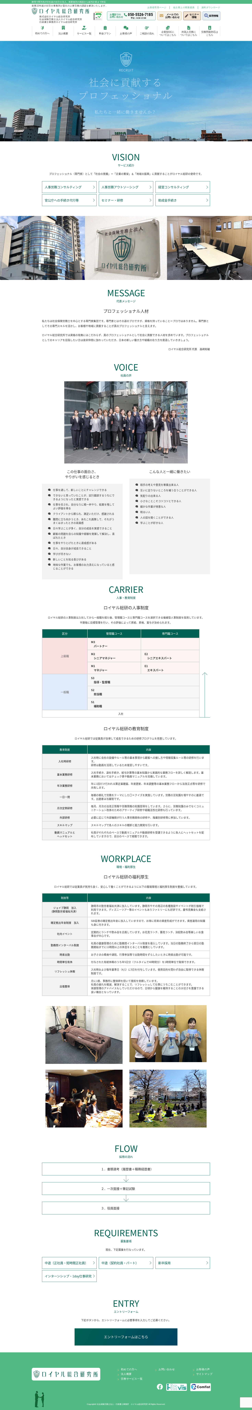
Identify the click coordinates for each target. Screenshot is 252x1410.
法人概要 (126, 1373)
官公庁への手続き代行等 (62, 200)
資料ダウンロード (210, 7)
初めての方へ (129, 1369)
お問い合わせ (167, 1369)
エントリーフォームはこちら (126, 1336)
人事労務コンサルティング (63, 187)
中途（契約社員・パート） (120, 1263)
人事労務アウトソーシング (120, 187)
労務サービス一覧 (131, 1378)
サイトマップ (204, 1373)
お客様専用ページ (156, 7)
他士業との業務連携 (183, 7)
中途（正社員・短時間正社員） (66, 1263)
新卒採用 (164, 1263)
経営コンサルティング (173, 187)
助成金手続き (167, 200)
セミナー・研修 (112, 200)
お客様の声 (203, 1369)
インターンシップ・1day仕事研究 (68, 1276)
